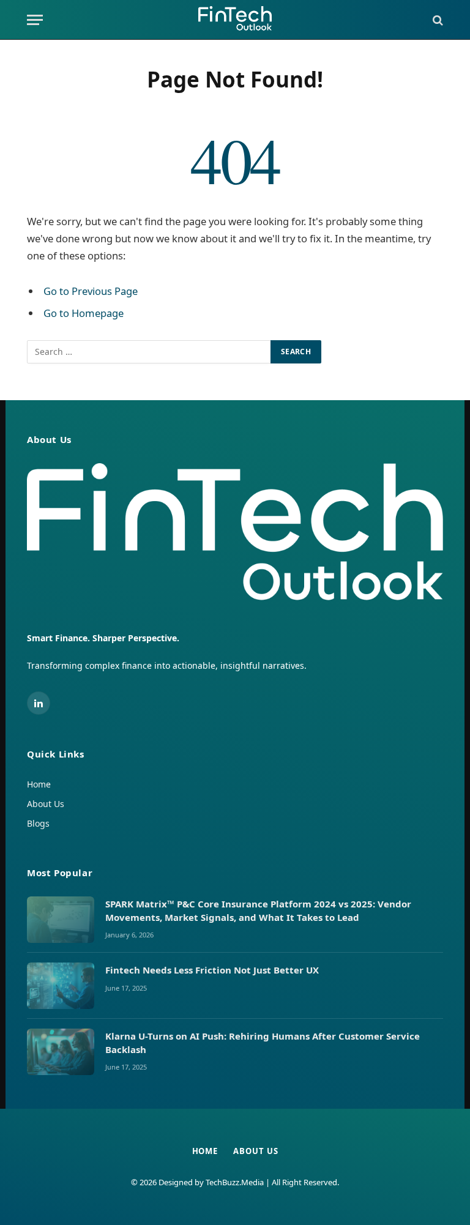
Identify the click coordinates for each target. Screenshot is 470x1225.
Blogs (38, 823)
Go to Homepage (83, 313)
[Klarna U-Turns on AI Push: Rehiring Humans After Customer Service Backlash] (60, 1052)
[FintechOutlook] (235, 20)
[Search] (436, 20)
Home (39, 784)
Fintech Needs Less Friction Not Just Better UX (213, 970)
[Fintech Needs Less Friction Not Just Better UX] (60, 985)
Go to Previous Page (90, 291)
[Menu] (35, 20)
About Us (45, 804)
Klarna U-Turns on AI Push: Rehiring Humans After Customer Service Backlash (262, 1042)
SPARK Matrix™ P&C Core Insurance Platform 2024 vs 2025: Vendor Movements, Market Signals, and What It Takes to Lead (258, 910)
